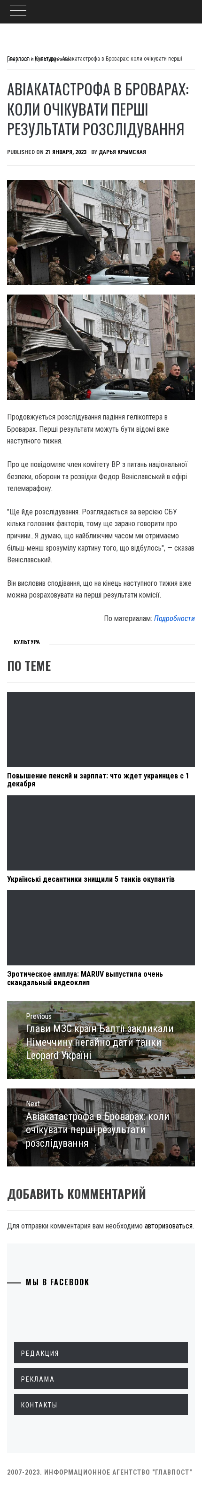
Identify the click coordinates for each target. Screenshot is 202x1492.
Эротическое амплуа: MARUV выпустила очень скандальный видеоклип (85, 978)
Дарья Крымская (122, 152)
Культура (27, 642)
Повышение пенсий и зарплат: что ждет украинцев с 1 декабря (98, 780)
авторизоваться (169, 1225)
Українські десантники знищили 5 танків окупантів (91, 879)
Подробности (174, 618)
